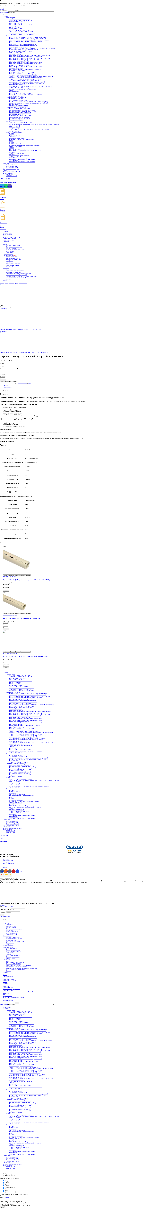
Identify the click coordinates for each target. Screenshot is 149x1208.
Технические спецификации (13, 951)
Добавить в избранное (6, 381)
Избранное (3, 841)
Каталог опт (4, 835)
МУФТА (11, 142)
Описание (5, 385)
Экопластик (9, 924)
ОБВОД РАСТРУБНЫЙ (15, 146)
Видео (8, 961)
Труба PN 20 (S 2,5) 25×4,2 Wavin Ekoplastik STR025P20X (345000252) (26, 656)
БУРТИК (11, 134)
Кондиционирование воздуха (11, 169)
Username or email (5, 909)
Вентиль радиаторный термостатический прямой (22, 110)
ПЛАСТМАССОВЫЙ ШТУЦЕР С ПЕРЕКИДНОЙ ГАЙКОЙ (25, 66)
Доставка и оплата (8, 945)
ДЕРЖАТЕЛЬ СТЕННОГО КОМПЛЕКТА (20, 20)
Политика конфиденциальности (11, 989)
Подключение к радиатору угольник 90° (20, 118)
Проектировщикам (8, 947)
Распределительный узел (16, 120)
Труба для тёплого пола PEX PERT (12, 171)
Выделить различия (10, 1175)
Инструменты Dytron (11, 933)
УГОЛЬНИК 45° (13, 157)
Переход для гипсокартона (16, 54)
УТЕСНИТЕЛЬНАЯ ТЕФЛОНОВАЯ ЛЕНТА (21, 31)
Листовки (8, 954)
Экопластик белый (11, 926)
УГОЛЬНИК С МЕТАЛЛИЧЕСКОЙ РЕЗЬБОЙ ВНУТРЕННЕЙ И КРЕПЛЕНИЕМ (31, 86)
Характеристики (7, 387)
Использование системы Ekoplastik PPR (16, 966)
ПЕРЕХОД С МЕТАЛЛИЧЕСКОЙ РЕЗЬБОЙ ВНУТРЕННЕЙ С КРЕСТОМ (29, 58)
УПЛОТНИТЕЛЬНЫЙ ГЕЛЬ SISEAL (19, 30)
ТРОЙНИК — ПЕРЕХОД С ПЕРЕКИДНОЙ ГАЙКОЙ (23, 75)
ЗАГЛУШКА (12, 136)
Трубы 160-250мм (7, 173)
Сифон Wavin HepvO (11, 934)
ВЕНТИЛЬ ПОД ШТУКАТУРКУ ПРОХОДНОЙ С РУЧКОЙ (25, 41)
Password (3, 912)
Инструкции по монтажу (12, 957)
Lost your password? (5, 916)
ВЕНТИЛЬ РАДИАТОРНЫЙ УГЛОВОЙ (20, 113)
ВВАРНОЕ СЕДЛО (14, 135)
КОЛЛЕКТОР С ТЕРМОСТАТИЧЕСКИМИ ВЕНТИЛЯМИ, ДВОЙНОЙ (28, 101)
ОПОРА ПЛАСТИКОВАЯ (16, 23)
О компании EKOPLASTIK (13, 964)
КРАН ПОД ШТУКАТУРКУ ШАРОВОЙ (20, 47)
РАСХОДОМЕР (13, 104)
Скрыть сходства (9, 1174)
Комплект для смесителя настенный (18, 43)
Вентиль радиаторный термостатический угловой (22, 111)
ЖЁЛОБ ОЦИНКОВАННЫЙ (17, 21)
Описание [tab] (4, 390)
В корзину (3, 379)
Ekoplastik (5, 16)
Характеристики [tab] (7, 441)
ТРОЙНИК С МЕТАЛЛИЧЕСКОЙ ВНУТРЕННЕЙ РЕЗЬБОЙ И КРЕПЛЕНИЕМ (31, 76)
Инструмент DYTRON (12, 164)
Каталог (6, 283)
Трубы (8, 121)
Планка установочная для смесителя (19, 65)
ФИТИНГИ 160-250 (11, 176)
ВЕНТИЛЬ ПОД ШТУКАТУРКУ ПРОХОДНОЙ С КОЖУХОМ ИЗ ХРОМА (29, 40)
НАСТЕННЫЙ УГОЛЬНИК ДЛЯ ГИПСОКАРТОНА (23, 50)
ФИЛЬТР (11, 90)
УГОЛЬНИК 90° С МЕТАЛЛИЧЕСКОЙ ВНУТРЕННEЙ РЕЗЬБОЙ (27, 82)
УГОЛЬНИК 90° (13, 160)
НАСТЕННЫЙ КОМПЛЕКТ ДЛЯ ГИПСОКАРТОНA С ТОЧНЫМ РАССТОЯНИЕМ (32, 48)
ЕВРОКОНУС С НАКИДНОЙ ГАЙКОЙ (20, 115)
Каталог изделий (10, 958)
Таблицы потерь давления (13, 955)
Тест (4, 994)
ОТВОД (11, 148)
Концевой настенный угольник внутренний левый (22, 44)
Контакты (5, 972)
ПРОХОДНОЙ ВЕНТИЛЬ (16, 68)
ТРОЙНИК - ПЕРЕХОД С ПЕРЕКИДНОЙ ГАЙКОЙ (23, 731)
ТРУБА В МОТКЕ (14, 131)
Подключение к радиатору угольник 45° (20, 117)
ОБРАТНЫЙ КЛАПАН (15, 52)
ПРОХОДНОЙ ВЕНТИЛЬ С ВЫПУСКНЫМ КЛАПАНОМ (25, 69)
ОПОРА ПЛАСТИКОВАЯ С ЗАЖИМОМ (20, 24)
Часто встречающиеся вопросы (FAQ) (16, 969)
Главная (2, 283)
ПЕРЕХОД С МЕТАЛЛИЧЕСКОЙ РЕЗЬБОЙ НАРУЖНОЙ (25, 59)
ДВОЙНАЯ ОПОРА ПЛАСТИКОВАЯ (19, 19)
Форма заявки (2, 211)
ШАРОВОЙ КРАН (14, 92)
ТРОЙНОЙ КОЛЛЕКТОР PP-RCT (18, 106)
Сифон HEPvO (7, 170)
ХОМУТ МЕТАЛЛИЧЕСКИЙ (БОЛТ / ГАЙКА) (22, 33)
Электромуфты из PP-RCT (16, 96)
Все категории (7, 14)
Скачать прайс (3, 198)
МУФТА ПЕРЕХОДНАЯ (16, 143)
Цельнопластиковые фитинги (14, 132)
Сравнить (14, 381)
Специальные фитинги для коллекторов (16, 97)
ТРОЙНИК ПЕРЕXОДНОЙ (16, 153)
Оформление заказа (8, 987)
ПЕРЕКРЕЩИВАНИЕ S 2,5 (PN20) (18, 149)
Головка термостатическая (16, 114)
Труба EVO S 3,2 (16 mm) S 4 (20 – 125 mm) (20, 122)
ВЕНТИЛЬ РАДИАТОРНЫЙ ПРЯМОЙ (20, 108)
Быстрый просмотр (25, 575)
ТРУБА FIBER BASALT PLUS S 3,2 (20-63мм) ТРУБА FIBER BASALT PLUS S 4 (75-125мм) (34, 124)
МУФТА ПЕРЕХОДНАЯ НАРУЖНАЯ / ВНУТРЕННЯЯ (24, 145)
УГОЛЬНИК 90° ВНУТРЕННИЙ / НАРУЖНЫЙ (22, 162)
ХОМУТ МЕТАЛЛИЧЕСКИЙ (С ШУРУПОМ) (21, 34)
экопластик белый (8, 1000)
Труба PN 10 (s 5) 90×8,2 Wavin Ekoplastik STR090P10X (21, 618)
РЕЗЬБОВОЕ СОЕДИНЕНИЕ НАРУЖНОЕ (21, 73)
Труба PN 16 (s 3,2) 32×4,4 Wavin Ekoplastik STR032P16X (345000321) (26, 580)
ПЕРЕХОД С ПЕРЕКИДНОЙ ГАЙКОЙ (20, 61)
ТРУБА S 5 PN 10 (14, 128)
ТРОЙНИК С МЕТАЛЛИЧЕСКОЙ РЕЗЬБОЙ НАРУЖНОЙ (25, 79)
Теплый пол (9, 930)
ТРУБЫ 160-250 (10, 174)
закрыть (7, 1197)
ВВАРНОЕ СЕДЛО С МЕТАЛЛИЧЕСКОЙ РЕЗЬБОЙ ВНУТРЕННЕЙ (28, 37)
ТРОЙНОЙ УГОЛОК (15, 156)
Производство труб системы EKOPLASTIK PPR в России (21, 968)
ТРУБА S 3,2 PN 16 (14, 127)
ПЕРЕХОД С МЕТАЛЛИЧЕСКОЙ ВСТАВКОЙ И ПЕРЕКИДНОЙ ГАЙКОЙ (30, 55)
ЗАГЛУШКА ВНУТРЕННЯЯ (17, 138)
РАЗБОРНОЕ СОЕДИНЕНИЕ (17, 71)
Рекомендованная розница (13, 950)
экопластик (6, 998)
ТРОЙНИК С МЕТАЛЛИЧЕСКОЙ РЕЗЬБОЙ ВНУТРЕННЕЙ (26, 78)
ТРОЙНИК (12, 152)
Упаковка (3, 223)
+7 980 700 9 (5, 179)
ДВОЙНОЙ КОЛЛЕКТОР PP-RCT (18, 100)
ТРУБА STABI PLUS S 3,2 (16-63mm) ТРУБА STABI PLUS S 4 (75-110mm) (29, 129)
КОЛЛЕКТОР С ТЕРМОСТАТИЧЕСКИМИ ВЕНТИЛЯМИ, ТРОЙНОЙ (28, 103)
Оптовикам (6, 986)
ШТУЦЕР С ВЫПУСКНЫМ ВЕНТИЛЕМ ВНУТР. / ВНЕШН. (25, 94)
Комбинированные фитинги (13, 35)
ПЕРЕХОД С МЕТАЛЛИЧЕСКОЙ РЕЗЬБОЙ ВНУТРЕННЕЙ (25, 57)
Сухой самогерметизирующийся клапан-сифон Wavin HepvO (19, 991)
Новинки (8, 971)
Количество (3, 376)
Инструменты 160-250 (12, 166)
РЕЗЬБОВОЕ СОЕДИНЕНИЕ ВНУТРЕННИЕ (21, 72)
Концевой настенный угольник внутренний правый (23, 45)
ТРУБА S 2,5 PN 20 (14, 125)
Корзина (5, 984)
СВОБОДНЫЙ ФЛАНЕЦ (16, 28)
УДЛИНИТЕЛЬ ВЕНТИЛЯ (16, 87)
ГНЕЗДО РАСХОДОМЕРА (16, 99)
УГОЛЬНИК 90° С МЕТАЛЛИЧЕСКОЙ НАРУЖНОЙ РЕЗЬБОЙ (26, 83)
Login (2, 915)
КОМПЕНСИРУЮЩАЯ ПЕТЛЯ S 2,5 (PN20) (21, 139)
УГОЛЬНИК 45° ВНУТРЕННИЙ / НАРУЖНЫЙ (22, 159)
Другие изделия (10, 17)
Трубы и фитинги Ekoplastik (13, 937)
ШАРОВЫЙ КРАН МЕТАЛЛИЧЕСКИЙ (20, 93)
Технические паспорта (12, 948)
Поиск (16, 10)
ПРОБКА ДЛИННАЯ (15, 26)
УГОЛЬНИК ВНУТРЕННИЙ (17, 85)
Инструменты (6, 163)
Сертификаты (10, 952)
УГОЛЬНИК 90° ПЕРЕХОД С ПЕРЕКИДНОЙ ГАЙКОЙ (24, 80)
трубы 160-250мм (7, 996)
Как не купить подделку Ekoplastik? (15, 962)
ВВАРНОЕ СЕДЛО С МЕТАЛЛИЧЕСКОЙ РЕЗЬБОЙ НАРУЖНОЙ (27, 38)
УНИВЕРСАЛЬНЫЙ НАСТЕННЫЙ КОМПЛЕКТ (22, 89)
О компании (6, 959)
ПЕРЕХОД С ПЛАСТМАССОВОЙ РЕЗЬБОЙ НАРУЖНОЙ (25, 150)
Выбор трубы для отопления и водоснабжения (18, 965)
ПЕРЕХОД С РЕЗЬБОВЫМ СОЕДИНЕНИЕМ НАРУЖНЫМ (25, 64)
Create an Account (8, 906)
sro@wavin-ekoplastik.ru (8, 182)
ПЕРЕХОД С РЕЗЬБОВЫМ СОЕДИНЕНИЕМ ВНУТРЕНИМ (25, 62)
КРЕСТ (11, 141)
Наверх (2, 1207)
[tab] (76, 385)
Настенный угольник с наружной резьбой (20, 51)
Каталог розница (7, 936)
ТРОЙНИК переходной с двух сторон (19, 155)
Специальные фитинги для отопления (16, 107)
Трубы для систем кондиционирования (13, 997)
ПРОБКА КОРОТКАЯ (15, 27)
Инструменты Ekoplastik (12, 167)
